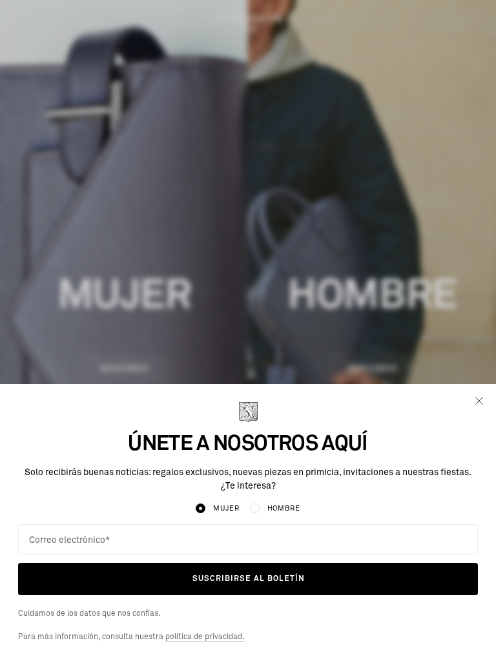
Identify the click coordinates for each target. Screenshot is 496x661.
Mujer (226, 508)
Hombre (283, 508)
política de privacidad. (205, 637)
